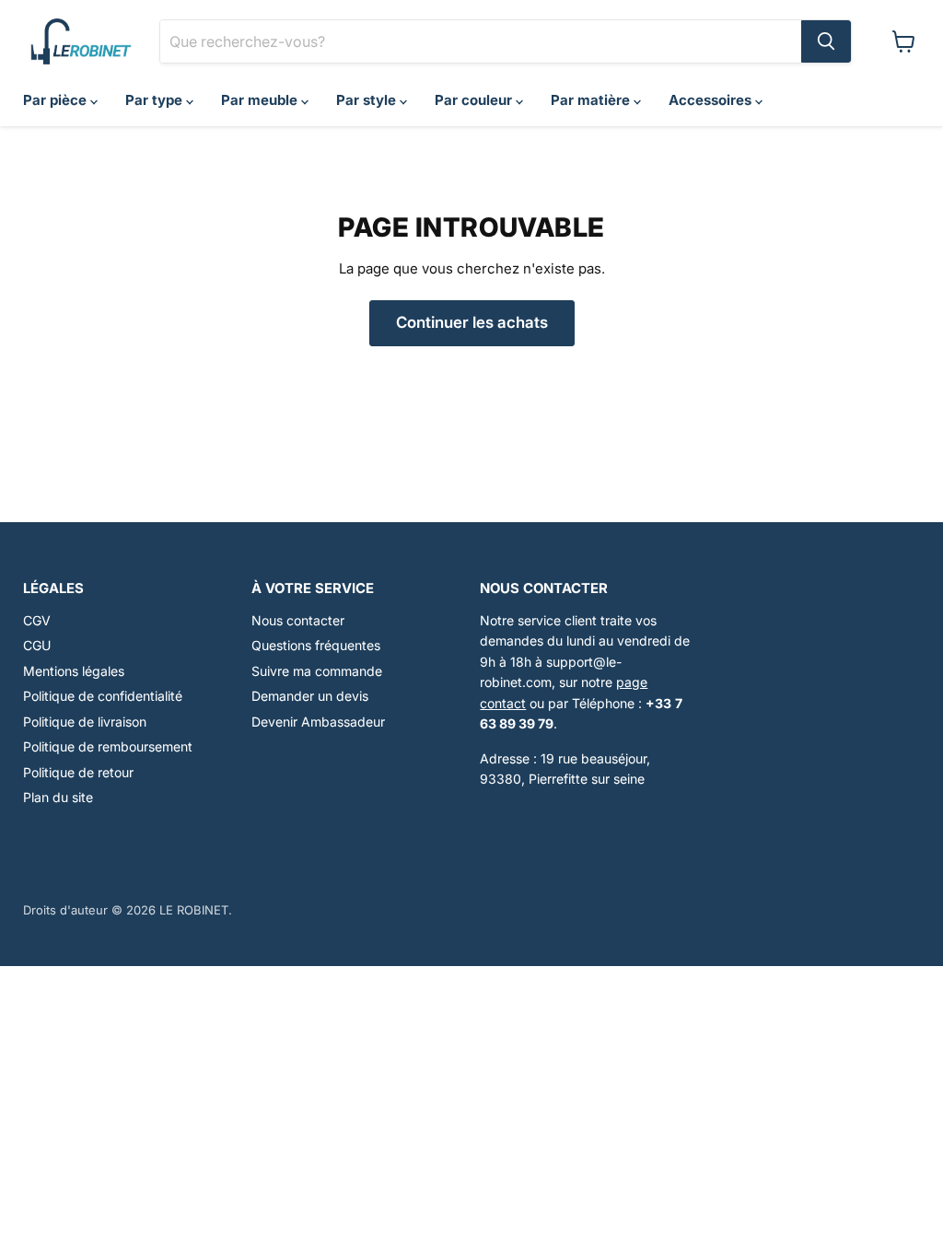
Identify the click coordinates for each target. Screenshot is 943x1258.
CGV (37, 620)
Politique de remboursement (107, 746)
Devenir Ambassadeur (318, 721)
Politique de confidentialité (102, 696)
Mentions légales (73, 671)
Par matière (592, 100)
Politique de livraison (84, 721)
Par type (155, 100)
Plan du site (58, 797)
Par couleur (475, 100)
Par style (368, 100)
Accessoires (712, 100)
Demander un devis (309, 696)
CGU (37, 645)
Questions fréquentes (315, 645)
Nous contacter (297, 620)
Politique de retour (78, 772)
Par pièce (56, 100)
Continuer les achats (472, 322)
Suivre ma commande (316, 671)
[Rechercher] (826, 41)
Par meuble (261, 100)
